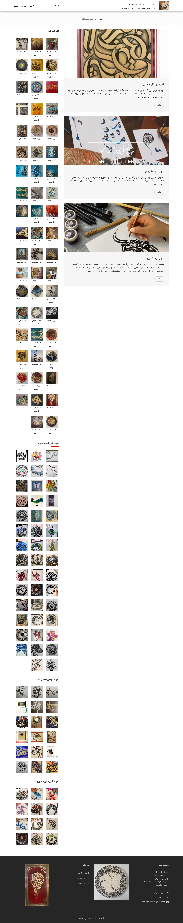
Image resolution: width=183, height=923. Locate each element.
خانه (100, 19)
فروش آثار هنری (52, 5)
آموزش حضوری (20, 5)
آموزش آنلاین (36, 5)
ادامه (159, 105)
